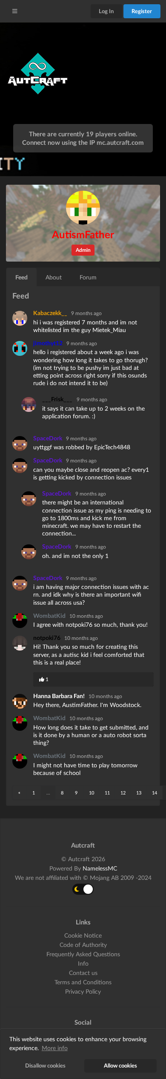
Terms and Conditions (83, 982)
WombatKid (50, 615)
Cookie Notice (83, 935)
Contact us (83, 972)
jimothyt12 (48, 343)
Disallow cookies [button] (45, 1065)
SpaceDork (48, 438)
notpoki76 (47, 637)
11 (107, 792)
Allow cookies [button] (120, 1065)
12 (123, 792)
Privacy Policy (83, 991)
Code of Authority (83, 944)
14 (154, 792)
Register (142, 11)
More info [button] (55, 1047)
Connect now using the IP (83, 142)
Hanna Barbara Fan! (59, 695)
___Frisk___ (57, 399)
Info (83, 963)
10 (91, 792)
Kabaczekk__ (51, 312)
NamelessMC (100, 868)
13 (138, 792)
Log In (106, 11)
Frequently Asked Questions (83, 954)
